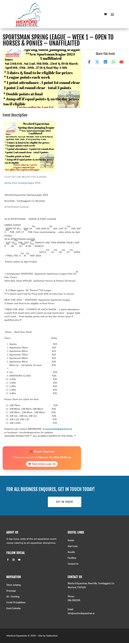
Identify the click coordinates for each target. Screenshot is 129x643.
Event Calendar (13, 608)
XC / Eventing (12, 596)
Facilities (72, 557)
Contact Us (73, 563)
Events (71, 540)
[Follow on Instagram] (13, 560)
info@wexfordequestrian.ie (81, 613)
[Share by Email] (121, 62)
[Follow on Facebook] (8, 560)
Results (71, 552)
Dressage (11, 590)
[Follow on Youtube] (19, 560)
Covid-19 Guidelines (16, 602)
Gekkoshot (51, 635)
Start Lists (73, 546)
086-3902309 (74, 600)
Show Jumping (13, 584)
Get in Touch (64, 501)
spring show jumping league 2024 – (23, 182)
